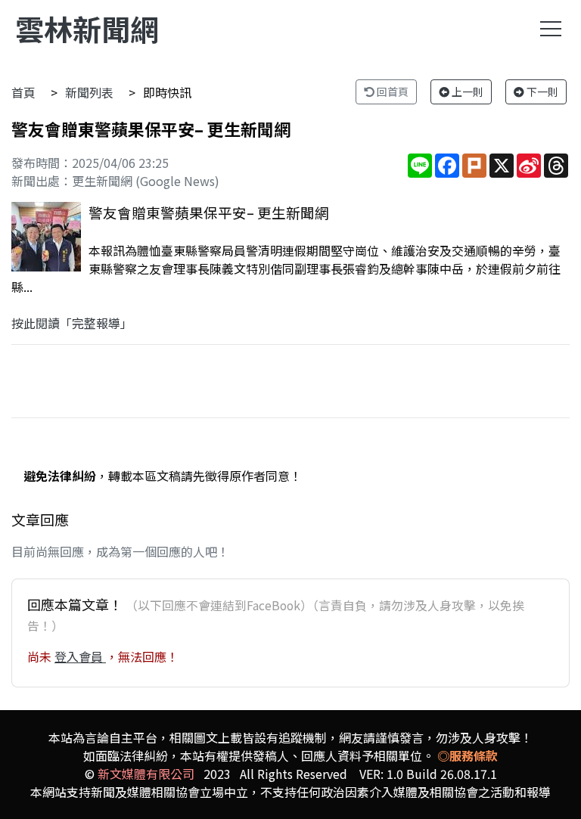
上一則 (466, 91)
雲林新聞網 (87, 28)
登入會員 (80, 656)
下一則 (541, 91)
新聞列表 (89, 92)
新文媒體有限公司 (146, 774)
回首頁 (391, 91)
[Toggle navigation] (551, 29)
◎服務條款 (467, 755)
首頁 (23, 92)
